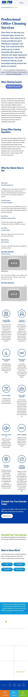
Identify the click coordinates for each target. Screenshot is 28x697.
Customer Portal (6, 672)
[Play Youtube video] (14, 263)
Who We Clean (7, 7)
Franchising (5, 667)
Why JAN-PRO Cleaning (7, 649)
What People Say (19, 569)
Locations (5, 675)
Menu (22, 2)
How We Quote (19, 564)
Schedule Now (7, 516)
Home (2, 7)
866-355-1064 (21, 672)
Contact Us (5, 664)
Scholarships (21, 654)
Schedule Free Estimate (14, 86)
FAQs (7, 564)
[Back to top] (23, 686)
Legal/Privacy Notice (7, 669)
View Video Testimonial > (8, 252)
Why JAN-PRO (7, 569)
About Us (20, 652)
